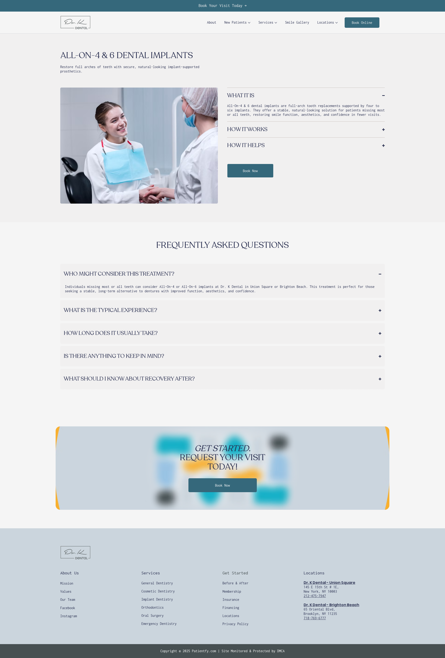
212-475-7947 (315, 596)
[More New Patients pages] (249, 23)
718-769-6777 (315, 618)
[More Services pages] (276, 23)
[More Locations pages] (336, 23)
